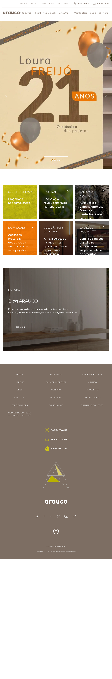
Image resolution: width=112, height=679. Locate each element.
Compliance (56, 405)
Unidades (35, 4)
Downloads (22, 4)
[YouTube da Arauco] (66, 516)
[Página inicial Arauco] (11, 13)
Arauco (63, 13)
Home (19, 374)
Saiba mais (61, 161)
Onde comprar (48, 4)
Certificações (19, 405)
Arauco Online (103, 4)
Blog (93, 13)
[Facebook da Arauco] (44, 516)
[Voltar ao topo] (56, 531)
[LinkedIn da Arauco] (51, 516)
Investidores (79, 13)
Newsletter (92, 390)
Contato (103, 13)
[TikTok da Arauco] (74, 516)
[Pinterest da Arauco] (58, 516)
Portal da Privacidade (56, 546)
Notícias (19, 382)
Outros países (63, 4)
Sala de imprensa (56, 382)
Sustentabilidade (45, 13)
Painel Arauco (83, 4)
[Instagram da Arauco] (37, 516)
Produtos (25, 13)
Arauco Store (59, 448)
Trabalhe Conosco (92, 405)
